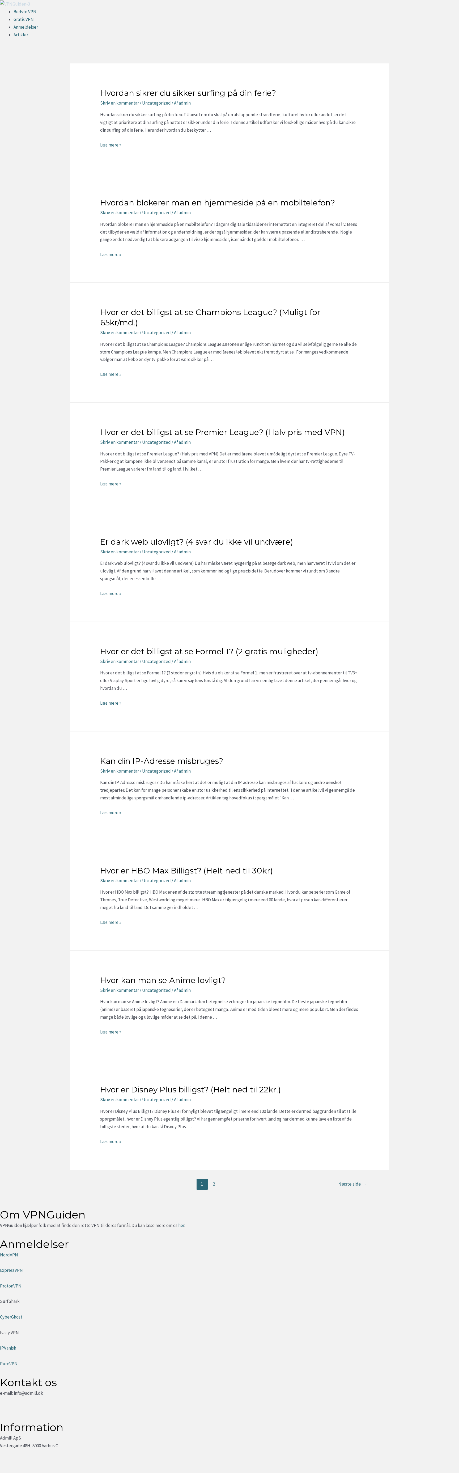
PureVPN (9, 1364)
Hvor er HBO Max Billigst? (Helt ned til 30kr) (186, 871)
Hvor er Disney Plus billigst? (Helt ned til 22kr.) (190, 1090)
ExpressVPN (11, 1270)
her (181, 1225)
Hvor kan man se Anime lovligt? (163, 980)
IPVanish (8, 1348)
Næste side (352, 1184)
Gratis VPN (24, 19)
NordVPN (9, 1255)
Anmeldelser (26, 27)
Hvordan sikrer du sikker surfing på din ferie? (188, 93)
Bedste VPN (25, 12)
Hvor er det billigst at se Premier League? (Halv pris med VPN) (222, 432)
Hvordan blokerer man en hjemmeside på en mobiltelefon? (217, 203)
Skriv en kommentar (119, 103)
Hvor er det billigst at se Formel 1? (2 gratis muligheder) (209, 651)
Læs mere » (110, 145)
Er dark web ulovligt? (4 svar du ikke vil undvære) (196, 542)
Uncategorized (156, 103)
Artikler (21, 35)
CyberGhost (11, 1317)
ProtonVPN (11, 1286)
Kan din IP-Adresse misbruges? (161, 761)
